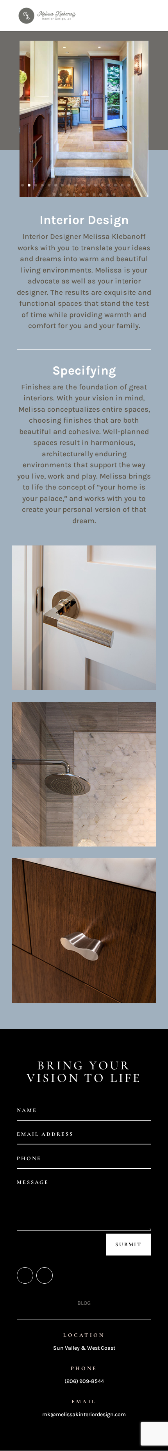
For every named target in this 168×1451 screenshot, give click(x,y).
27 (100, 194)
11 (89, 185)
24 (80, 194)
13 (102, 185)
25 (87, 194)
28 (107, 194)
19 (142, 185)
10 (82, 185)
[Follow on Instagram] (44, 1275)
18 (135, 185)
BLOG (84, 1303)
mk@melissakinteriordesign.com (84, 1414)
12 (95, 185)
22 (67, 194)
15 (115, 185)
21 (60, 194)
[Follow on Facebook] (25, 1275)
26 (94, 194)
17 (128, 185)
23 (74, 194)
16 (122, 185)
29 (114, 194)
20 (54, 194)
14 (108, 185)
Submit (128, 1244)
